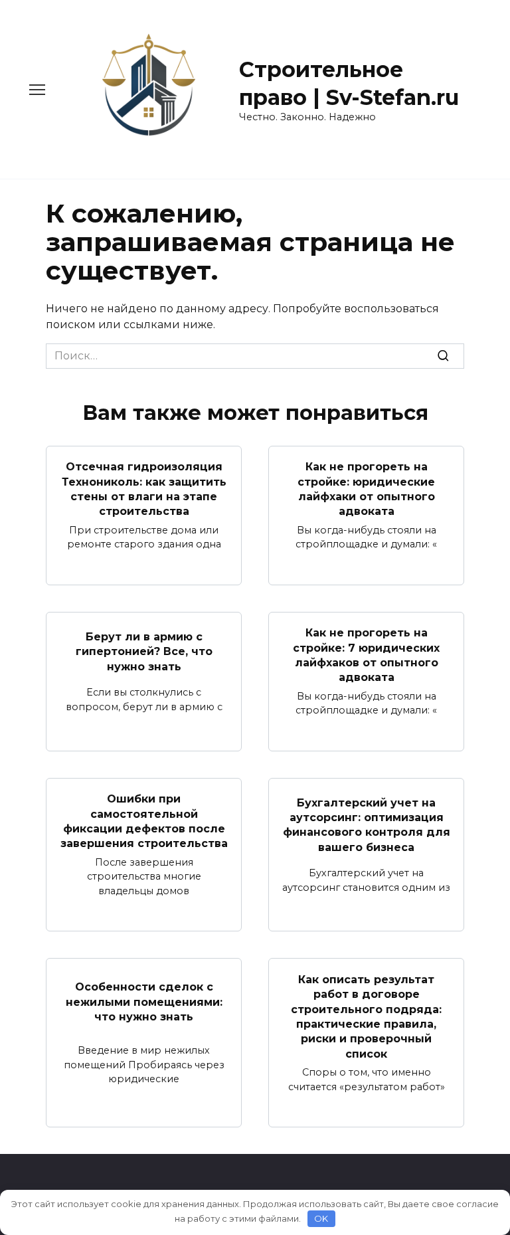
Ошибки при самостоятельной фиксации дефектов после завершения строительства (144, 821)
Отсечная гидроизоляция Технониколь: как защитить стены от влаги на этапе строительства (144, 489)
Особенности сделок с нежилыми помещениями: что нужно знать (144, 1002)
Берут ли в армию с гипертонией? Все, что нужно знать (144, 651)
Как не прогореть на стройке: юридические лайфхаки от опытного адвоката (366, 489)
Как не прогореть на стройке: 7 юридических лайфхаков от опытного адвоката (366, 655)
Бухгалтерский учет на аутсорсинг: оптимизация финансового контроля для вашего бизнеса (366, 824)
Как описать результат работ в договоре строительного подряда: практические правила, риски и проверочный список (366, 1016)
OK (321, 1218)
